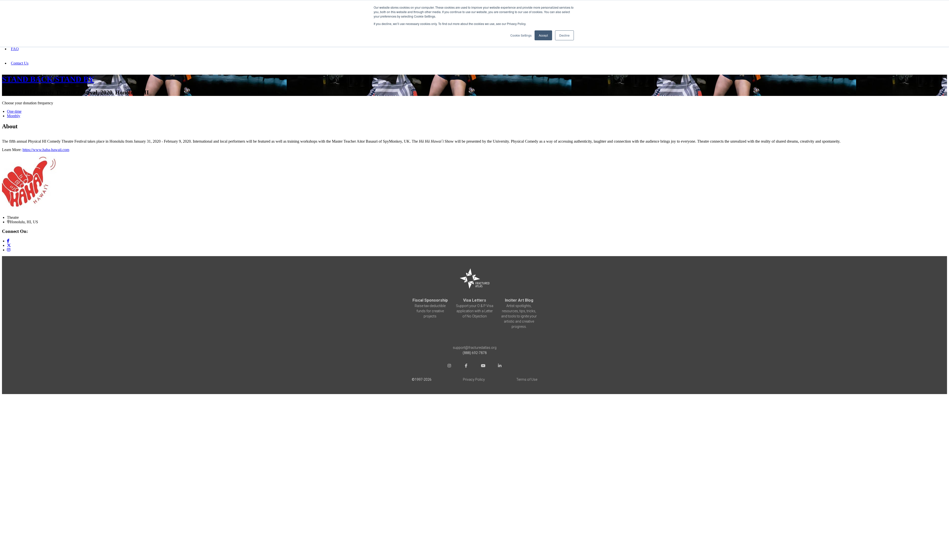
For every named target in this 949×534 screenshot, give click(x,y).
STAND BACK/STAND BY (48, 79)
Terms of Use (526, 379)
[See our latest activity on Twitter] (9, 245)
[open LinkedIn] (500, 366)
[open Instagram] (449, 366)
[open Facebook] (466, 366)
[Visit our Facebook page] (8, 241)
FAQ (15, 49)
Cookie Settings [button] (521, 35)
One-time (14, 111)
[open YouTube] (483, 366)
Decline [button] (564, 35)
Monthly (13, 116)
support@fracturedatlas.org (474, 348)
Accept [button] (543, 35)
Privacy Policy (474, 379)
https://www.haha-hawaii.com (45, 150)
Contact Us (19, 63)
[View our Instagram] (8, 250)
